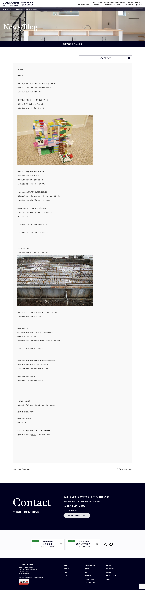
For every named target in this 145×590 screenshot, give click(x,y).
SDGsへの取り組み (120, 2)
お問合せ (33, 435)
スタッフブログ (19, 9)
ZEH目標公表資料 (109, 2)
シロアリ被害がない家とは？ (22, 469)
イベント (66, 576)
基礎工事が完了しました (124, 469)
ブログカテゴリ (105, 58)
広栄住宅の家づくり (83, 4)
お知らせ (66, 572)
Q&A (118, 4)
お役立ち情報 (108, 4)
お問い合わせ (138, 2)
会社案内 (100, 2)
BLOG (10, 9)
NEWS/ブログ (129, 4)
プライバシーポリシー (111, 576)
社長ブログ (109, 565)
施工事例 (96, 4)
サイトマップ (109, 579)
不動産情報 (130, 2)
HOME (94, 2)
